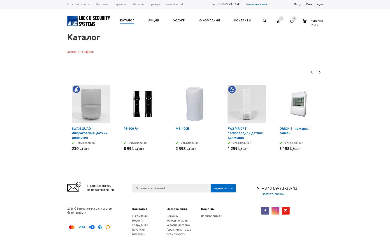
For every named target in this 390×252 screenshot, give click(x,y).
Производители (211, 216)
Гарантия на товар (179, 229)
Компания (139, 208)
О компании (140, 216)
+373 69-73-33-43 (228, 4)
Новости (138, 220)
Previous (312, 72)
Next (319, 72)
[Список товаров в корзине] (313, 24)
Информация (177, 208)
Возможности (176, 234)
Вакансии (138, 229)
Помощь (207, 208)
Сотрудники (140, 225)
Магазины (139, 234)
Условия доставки (178, 225)
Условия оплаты (177, 220)
